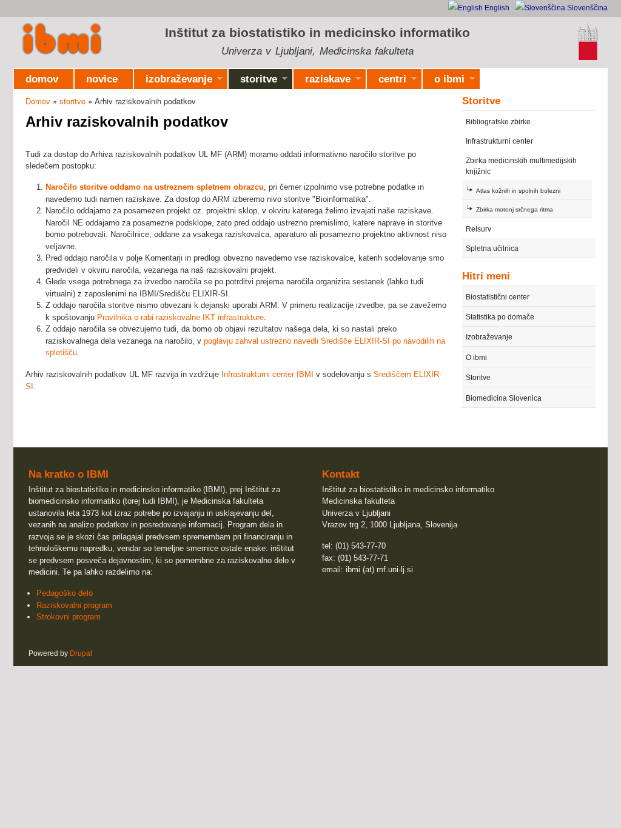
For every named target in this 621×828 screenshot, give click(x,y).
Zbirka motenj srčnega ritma (514, 209)
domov (41, 79)
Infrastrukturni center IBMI (267, 374)
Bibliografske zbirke (498, 122)
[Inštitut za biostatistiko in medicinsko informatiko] (61, 40)
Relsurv (478, 229)
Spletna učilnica (492, 248)
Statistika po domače (500, 317)
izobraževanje (173, 81)
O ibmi (476, 357)
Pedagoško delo (64, 593)
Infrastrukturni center (499, 141)
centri (386, 81)
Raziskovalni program (74, 605)
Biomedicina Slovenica (504, 398)
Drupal (81, 653)
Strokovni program (68, 616)
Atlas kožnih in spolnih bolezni (518, 190)
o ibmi (444, 81)
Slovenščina (586, 8)
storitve (253, 81)
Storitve (478, 377)
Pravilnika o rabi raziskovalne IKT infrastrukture (180, 317)
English (496, 8)
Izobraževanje (489, 337)
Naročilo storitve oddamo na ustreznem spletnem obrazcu (154, 187)
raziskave (322, 81)
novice (102, 79)
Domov (37, 101)
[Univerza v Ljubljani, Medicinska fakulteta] (587, 58)
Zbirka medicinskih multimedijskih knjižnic (521, 166)
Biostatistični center (497, 297)
